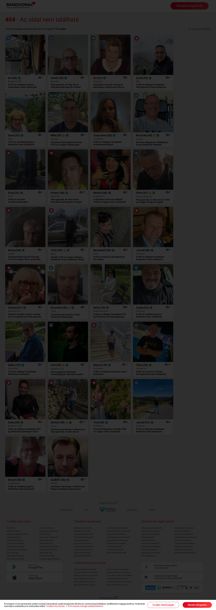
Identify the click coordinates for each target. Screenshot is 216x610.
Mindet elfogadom (197, 605)
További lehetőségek (163, 605)
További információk (55, 606)
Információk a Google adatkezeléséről (85, 606)
